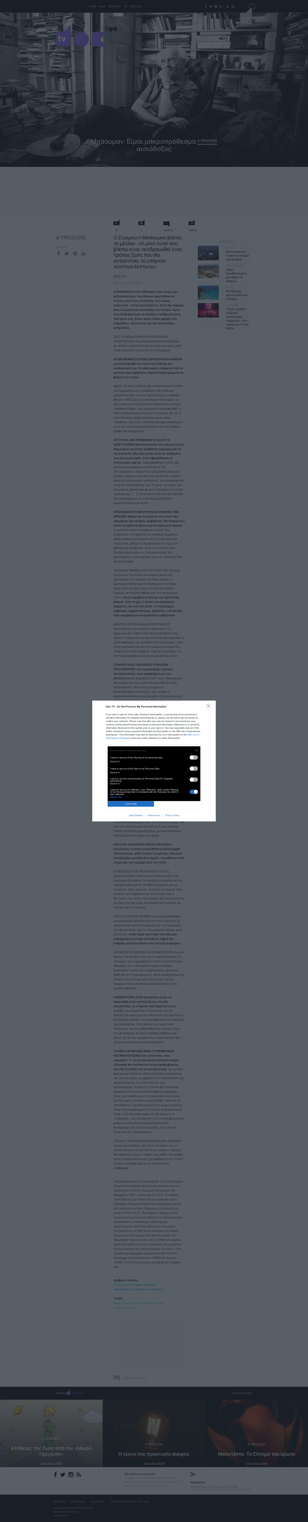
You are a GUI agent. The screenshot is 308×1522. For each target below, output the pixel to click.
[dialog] (154, 761)
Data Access (154, 815)
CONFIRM (131, 804)
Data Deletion (136, 815)
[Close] (209, 707)
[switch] (194, 757)
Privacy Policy (172, 815)
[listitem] (154, 750)
